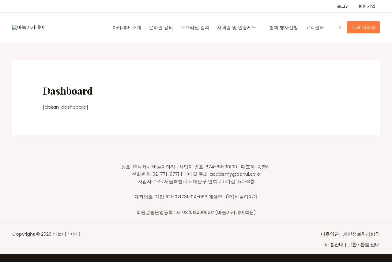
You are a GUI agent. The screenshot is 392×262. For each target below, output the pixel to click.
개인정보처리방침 (361, 234)
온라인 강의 (161, 27)
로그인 (343, 6)
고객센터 (315, 27)
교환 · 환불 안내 (364, 244)
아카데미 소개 (126, 27)
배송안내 (334, 244)
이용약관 (330, 234)
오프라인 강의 (195, 27)
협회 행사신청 (283, 27)
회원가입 (366, 6)
